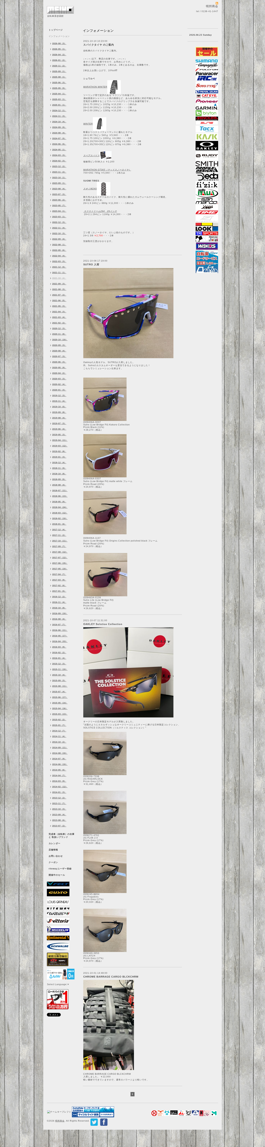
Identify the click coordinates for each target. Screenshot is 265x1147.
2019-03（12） (60, 446)
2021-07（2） (59, 295)
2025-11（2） (59, 66)
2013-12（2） (59, 798)
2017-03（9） (59, 580)
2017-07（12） (60, 557)
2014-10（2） (59, 742)
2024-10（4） (59, 122)
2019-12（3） (59, 395)
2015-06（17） (60, 697)
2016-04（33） (60, 641)
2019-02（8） (59, 451)
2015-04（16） (60, 708)
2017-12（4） (59, 530)
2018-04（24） (60, 507)
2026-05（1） (59, 49)
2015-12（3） (59, 664)
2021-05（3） (59, 306)
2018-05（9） (59, 502)
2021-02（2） (59, 323)
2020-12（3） (59, 328)
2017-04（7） (59, 574)
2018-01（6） (59, 524)
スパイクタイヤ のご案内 (98, 44)
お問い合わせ (56, 856)
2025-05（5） (59, 88)
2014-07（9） (59, 759)
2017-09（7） (59, 546)
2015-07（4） (59, 692)
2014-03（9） (59, 781)
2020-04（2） (59, 373)
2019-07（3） (59, 423)
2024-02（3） (59, 161)
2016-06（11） (60, 630)
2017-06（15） (60, 563)
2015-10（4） (59, 675)
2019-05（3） (59, 435)
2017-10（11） (60, 541)
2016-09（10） (60, 613)
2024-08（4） (59, 133)
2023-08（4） (59, 189)
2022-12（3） (59, 222)
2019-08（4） (59, 418)
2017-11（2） (59, 535)
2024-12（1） (59, 110)
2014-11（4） (59, 736)
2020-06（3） (59, 362)
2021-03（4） (59, 317)
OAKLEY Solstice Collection (102, 624)
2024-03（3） (59, 155)
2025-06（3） (59, 82)
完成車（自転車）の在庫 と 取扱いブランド (61, 835)
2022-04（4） (59, 256)
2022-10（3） (59, 233)
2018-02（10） (60, 518)
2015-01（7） (59, 725)
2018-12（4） (59, 462)
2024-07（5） (59, 138)
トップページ (56, 30)
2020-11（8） (59, 334)
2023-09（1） (59, 183)
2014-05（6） (59, 770)
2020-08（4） (59, 351)
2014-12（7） (59, 731)
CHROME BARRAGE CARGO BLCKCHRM (110, 976)
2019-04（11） (60, 440)
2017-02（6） (59, 585)
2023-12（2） (59, 166)
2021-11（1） (59, 272)
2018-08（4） (59, 485)
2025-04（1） (59, 94)
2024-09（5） (59, 127)
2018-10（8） (59, 474)
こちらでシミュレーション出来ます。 (103, 368)
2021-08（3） (59, 289)
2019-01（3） (59, 457)
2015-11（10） (60, 669)
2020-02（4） (59, 384)
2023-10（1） (59, 177)
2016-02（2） (59, 652)
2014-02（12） (60, 787)
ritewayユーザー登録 (60, 868)
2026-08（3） (59, 43)
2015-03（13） (60, 714)
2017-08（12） (60, 552)
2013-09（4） (59, 815)
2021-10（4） (59, 278)
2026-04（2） (59, 55)
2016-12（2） (59, 597)
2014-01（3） (59, 792)
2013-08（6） (59, 820)
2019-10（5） (59, 407)
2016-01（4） (59, 658)
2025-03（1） (59, 99)
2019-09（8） (59, 412)
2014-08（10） (60, 753)
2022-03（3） (59, 261)
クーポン (53, 862)
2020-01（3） (59, 390)
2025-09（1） (59, 71)
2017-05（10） (60, 569)
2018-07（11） (60, 490)
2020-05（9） (59, 367)
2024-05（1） (59, 150)
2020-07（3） (59, 356)
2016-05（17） (60, 636)
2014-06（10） (60, 764)
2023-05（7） (59, 205)
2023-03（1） (59, 217)
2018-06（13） (60, 496)
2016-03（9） (59, 647)
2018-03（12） (60, 513)
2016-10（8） (59, 608)
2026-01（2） (59, 60)
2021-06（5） (59, 300)
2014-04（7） (59, 775)
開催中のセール (57, 875)
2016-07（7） (59, 625)
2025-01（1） (59, 105)
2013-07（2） (59, 826)
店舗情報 (53, 849)
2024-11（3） (59, 116)
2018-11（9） (59, 468)
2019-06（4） (59, 429)
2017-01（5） (59, 591)
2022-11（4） (59, 228)
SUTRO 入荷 (91, 264)
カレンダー (54, 843)
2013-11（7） (59, 803)
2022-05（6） (59, 250)
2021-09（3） (59, 284)
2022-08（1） (59, 245)
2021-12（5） (59, 267)
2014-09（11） (60, 747)
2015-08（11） (60, 686)
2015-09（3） (59, 680)
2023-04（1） (59, 211)
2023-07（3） (59, 194)
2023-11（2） (59, 172)
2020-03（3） (59, 379)
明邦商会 (60, 1121)
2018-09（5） (59, 479)
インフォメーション (59, 36)
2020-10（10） (60, 340)
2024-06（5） (59, 144)
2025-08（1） (59, 77)
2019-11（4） (59, 401)
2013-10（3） (59, 809)
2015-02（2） (59, 720)
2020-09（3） (59, 345)
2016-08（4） (59, 619)
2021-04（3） (59, 312)
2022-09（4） (59, 239)
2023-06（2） (59, 200)
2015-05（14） (60, 703)
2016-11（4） (59, 602)
